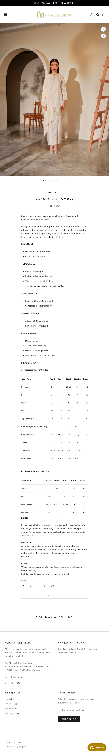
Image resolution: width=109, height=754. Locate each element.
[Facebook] (6, 683)
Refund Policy (11, 708)
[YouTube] (18, 683)
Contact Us (10, 699)
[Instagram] (12, 683)
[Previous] (38, 180)
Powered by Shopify (16, 746)
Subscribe (69, 719)
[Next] (70, 180)
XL (44, 586)
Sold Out (54, 595)
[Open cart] (103, 14)
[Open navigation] (5, 14)
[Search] (97, 14)
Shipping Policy (12, 713)
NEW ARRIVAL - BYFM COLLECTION (54, 3)
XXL (53, 586)
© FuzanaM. (14, 743)
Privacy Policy (11, 703)
